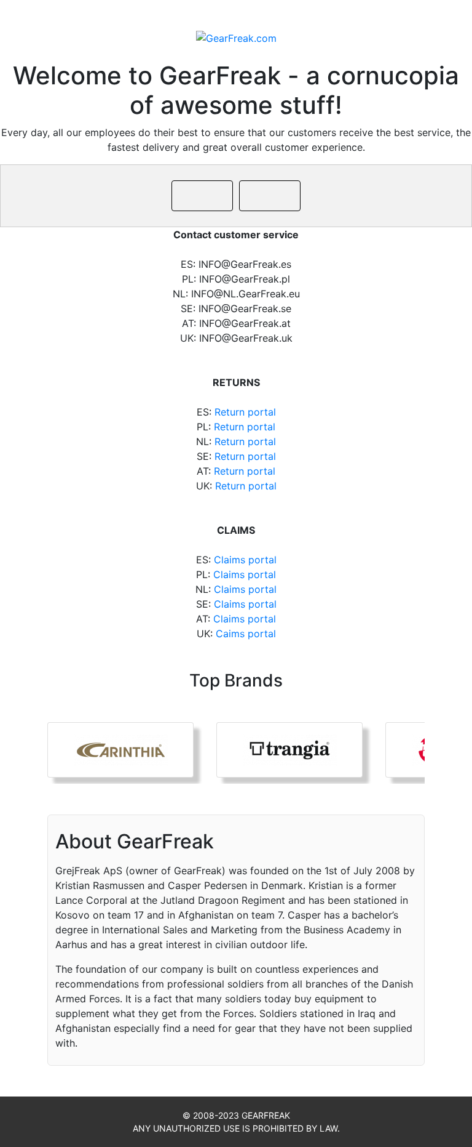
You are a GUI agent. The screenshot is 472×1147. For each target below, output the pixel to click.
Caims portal (246, 633)
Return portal (245, 412)
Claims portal (245, 559)
